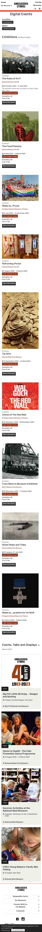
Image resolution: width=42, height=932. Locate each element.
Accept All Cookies (18, 930)
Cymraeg (38, 2)
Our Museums (6, 5)
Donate (3, 2)
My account (37, 5)
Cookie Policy (8, 928)
